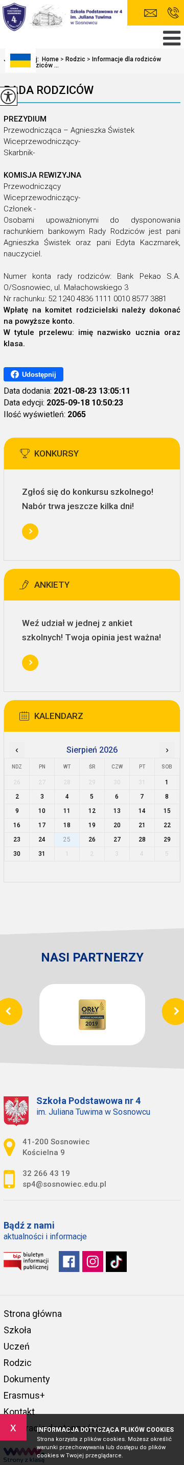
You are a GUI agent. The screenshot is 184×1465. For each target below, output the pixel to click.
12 (92, 810)
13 (117, 810)
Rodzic (72, 59)
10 (41, 810)
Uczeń (17, 1346)
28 (142, 839)
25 (67, 839)
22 (167, 825)
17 (41, 825)
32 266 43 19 (173, 13)
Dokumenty (27, 1379)
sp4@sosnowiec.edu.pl (153, 13)
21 (142, 825)
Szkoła (17, 1330)
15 (167, 810)
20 (117, 825)
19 (92, 825)
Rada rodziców (49, 90)
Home (50, 59)
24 (41, 839)
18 (67, 825)
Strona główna (33, 1313)
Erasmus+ (24, 1395)
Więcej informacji (30, 531)
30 (16, 853)
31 (41, 853)
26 (92, 839)
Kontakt (19, 1411)
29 (167, 839)
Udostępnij (39, 374)
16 (16, 825)
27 (117, 839)
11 (67, 810)
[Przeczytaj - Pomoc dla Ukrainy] (20, 60)
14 (142, 810)
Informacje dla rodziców (124, 59)
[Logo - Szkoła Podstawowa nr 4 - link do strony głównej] (63, 17)
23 (16, 839)
